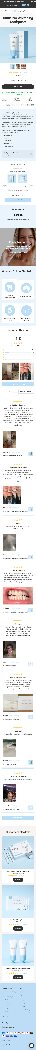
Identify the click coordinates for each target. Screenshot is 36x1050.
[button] (18, 72)
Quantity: (12, 80)
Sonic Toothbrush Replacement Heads (7, 1013)
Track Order (23, 1001)
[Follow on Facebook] (3, 1022)
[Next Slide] (32, 371)
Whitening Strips (6, 1003)
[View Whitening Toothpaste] (30, 762)
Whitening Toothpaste (8, 1009)
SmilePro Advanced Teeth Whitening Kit (18, 871)
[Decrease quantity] (18, 80)
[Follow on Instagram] (7, 1022)
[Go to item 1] (12, 67)
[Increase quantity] (25, 80)
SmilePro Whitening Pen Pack (18, 920)
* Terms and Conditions (26, 1013)
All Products (5, 1017)
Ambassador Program (26, 1010)
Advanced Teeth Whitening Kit (9, 993)
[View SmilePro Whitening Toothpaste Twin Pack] (30, 509)
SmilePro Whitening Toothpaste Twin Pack (18, 968)
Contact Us (23, 1004)
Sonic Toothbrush (6, 1000)
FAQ (21, 998)
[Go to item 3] (23, 67)
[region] (18, 371)
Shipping (22, 995)
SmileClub (22, 1007)
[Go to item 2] (18, 67)
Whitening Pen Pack (7, 1006)
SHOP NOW (18, 879)
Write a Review (22, 384)
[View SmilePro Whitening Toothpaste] (30, 454)
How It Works (23, 992)
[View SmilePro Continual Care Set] (30, 717)
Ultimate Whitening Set (8, 997)
